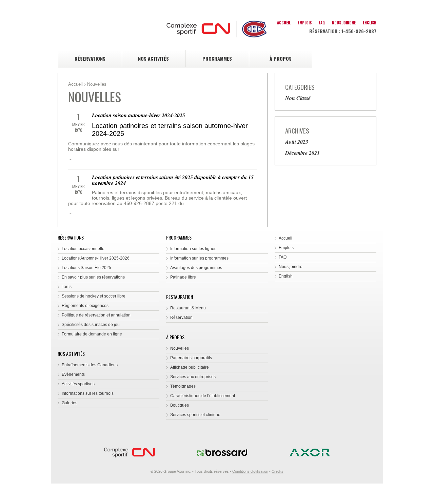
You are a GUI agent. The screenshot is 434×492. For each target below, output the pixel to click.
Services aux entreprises (193, 376)
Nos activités (153, 58)
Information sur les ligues (193, 248)
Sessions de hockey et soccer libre (93, 296)
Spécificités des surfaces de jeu (91, 324)
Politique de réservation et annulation (96, 315)
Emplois (305, 22)
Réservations (90, 58)
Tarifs (67, 286)
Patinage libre (183, 277)
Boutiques (179, 405)
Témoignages (183, 386)
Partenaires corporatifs (191, 357)
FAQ (322, 22)
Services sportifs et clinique (195, 414)
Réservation (181, 317)
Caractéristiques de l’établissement (202, 395)
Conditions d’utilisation (250, 471)
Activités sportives (78, 384)
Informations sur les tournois (88, 393)
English (369, 22)
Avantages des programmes (196, 267)
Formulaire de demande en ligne (92, 334)
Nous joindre (344, 22)
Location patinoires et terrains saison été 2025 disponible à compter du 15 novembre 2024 (173, 180)
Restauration (179, 296)
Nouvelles (179, 348)
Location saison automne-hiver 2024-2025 (138, 115)
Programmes (217, 58)
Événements (73, 374)
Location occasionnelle (83, 248)
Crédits (277, 471)
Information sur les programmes (199, 258)
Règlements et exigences (85, 305)
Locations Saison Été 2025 (86, 267)
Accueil (284, 22)
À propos (281, 58)
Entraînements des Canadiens (90, 365)
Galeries (69, 403)
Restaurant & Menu (188, 308)
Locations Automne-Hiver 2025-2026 (96, 258)
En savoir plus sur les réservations (93, 277)
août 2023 (296, 141)
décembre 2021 (302, 153)
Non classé (298, 98)
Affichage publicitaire (189, 367)
